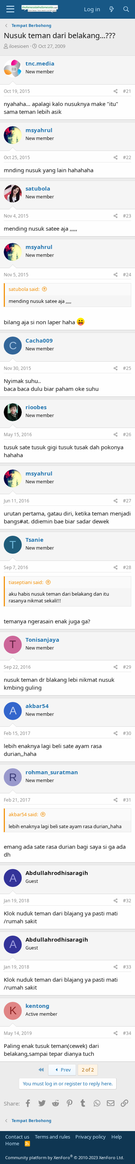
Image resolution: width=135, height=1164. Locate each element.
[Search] (126, 9)
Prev (65, 1069)
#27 (127, 501)
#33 (127, 967)
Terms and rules (52, 1136)
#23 (127, 216)
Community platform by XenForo (64, 1157)
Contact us (17, 1136)
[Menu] (10, 9)
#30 (127, 733)
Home (12, 1143)
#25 (127, 368)
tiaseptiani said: (26, 582)
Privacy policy (90, 1136)
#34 (127, 1033)
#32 (127, 900)
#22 (127, 157)
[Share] (115, 91)
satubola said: (24, 289)
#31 (127, 800)
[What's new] (111, 9)
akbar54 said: (23, 814)
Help (116, 1136)
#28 (127, 567)
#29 (127, 667)
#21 (127, 91)
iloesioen (19, 46)
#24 (127, 274)
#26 (127, 434)
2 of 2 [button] (88, 1069)
